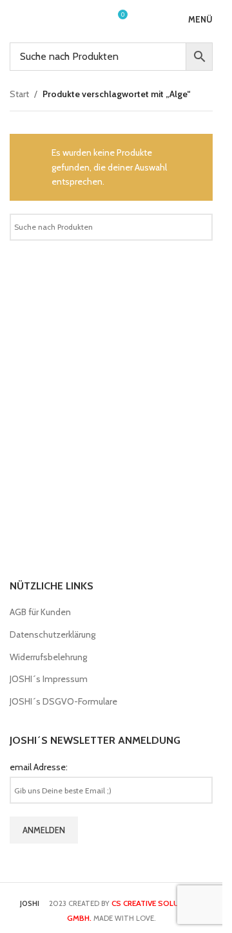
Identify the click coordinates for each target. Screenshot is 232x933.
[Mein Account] (93, 19)
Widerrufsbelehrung (48, 657)
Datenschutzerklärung (52, 634)
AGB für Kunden (40, 612)
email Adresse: (39, 767)
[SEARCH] (198, 227)
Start (19, 94)
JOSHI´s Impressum (49, 679)
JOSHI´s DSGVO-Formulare (63, 701)
